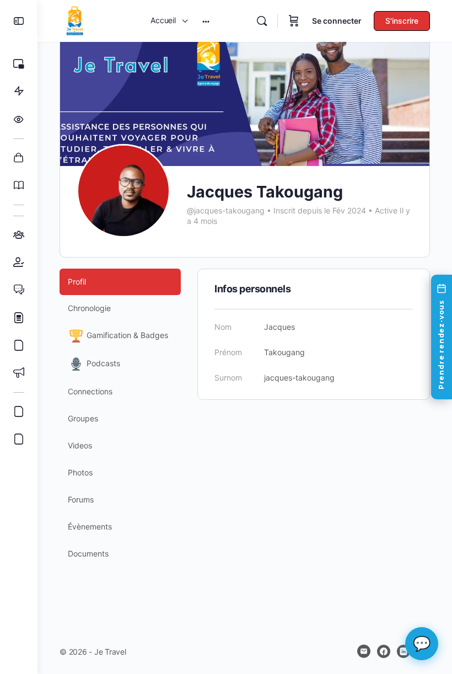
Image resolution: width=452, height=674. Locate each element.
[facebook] (383, 651)
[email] (363, 651)
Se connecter (337, 20)
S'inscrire (401, 20)
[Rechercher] (262, 21)
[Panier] (294, 21)
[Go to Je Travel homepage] (75, 20)
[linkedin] (403, 651)
